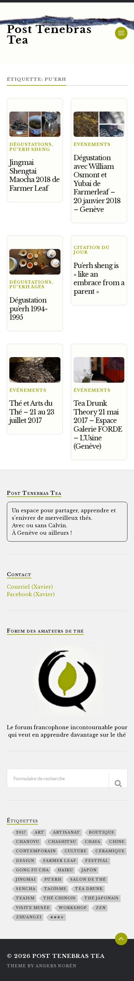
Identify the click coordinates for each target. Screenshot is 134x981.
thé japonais (101, 898)
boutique (101, 832)
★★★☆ (57, 917)
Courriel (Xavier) (30, 587)
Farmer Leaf (59, 861)
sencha (26, 889)
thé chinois (59, 898)
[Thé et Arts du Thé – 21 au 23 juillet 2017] (34, 370)
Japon (89, 870)
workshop (73, 908)
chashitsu (62, 842)
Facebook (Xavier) (31, 594)
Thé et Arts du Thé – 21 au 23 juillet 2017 (31, 412)
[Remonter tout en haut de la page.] (121, 939)
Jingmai (26, 879)
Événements (92, 144)
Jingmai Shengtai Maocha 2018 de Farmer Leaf (34, 175)
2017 (21, 832)
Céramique (110, 851)
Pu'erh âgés (27, 287)
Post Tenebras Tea (49, 34)
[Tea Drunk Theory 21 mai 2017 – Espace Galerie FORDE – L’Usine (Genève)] (99, 370)
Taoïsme (55, 889)
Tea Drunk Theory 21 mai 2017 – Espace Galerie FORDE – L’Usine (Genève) (98, 425)
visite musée (33, 908)
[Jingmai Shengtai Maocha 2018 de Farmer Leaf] (34, 124)
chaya (92, 842)
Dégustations (30, 144)
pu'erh (52, 879)
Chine (117, 842)
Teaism (25, 898)
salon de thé (88, 879)
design (25, 861)
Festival (96, 861)
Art (39, 832)
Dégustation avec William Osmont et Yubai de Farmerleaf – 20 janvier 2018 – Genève (97, 184)
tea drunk (89, 889)
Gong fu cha (32, 870)
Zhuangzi (28, 917)
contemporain (36, 851)
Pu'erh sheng (29, 149)
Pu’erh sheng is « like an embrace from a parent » (99, 278)
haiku (65, 870)
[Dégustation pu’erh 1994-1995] (34, 262)
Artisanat (66, 832)
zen (101, 908)
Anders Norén (56, 966)
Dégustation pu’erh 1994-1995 (28, 309)
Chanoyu (27, 842)
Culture (76, 851)
